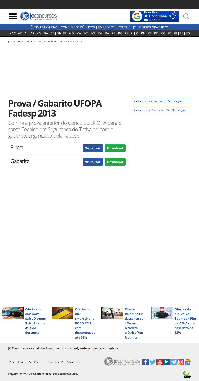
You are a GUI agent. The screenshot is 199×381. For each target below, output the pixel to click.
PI (132, 33)
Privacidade (73, 362)
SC (169, 33)
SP (175, 33)
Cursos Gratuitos (154, 27)
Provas (31, 41)
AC (20, 33)
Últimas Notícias (44, 27)
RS (150, 33)
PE (126, 33)
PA (107, 33)
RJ (137, 33)
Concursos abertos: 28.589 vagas (158, 101)
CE (52, 33)
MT (86, 33)
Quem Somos (17, 362)
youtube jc (127, 27)
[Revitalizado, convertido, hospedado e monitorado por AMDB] (187, 374)
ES (65, 33)
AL (26, 33)
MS (93, 33)
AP (32, 33)
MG (100, 33)
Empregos (106, 27)
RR (163, 33)
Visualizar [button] (92, 148)
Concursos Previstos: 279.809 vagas (160, 110)
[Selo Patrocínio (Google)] (154, 16)
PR (120, 33)
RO (156, 33)
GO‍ (71, 33)
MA (78, 33)
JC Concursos (15, 41)
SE (181, 33)
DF (59, 33)
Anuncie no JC (55, 362)
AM (39, 33)
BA (46, 33)
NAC (12, 33)
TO (188, 33)
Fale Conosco (36, 362)
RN (143, 33)
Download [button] (115, 148)
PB (113, 33)
